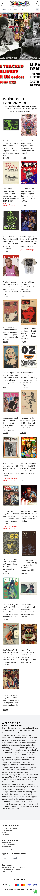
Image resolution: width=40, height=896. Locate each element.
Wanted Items (7, 843)
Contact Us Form (8, 871)
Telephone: (11, 869)
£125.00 (23, 206)
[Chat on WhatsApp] (35, 891)
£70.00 (5, 297)
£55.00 (23, 528)
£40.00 (5, 619)
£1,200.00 (24, 387)
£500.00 (23, 297)
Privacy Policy (7, 849)
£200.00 (6, 574)
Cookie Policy (7, 847)
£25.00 (5, 342)
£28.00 (5, 387)
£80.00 (23, 158)
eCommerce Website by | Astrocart (20, 890)
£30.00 (23, 342)
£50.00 (23, 481)
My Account (6, 834)
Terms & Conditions (9, 845)
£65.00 (5, 710)
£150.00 (6, 158)
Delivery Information (9, 828)
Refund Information (9, 830)
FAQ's (4, 832)
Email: (14, 867)
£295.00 (23, 574)
